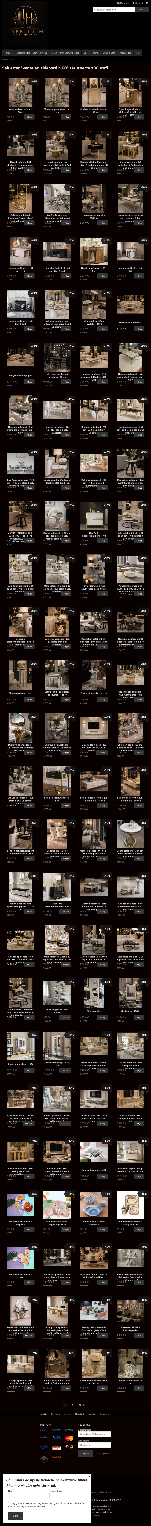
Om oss (67, 1413)
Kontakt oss (105, 1413)
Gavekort (79, 1413)
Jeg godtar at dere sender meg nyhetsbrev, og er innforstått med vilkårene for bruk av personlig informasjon (46, 1505)
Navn (10, 1491)
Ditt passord (83, 1440)
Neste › (83, 1405)
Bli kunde (55, 1413)
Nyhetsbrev (105, 1492)
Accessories (125, 52)
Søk (142, 9)
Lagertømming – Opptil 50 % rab (32, 52)
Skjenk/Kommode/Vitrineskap (65, 52)
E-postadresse (84, 1429)
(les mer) (40, 1506)
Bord (95, 52)
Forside (8, 52)
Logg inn (92, 1413)
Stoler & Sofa (109, 52)
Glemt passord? (104, 1453)
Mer (137, 52)
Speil (86, 52)
